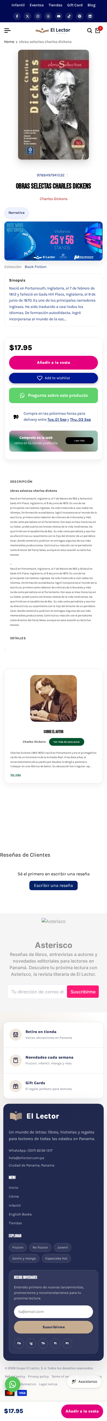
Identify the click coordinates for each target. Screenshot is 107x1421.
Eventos (37, 5)
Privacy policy (38, 1376)
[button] (53, 378)
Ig (31, 1343)
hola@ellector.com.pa (26, 1158)
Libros (14, 1196)
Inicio (13, 1187)
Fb (19, 1343)
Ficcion (17, 1247)
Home (9, 41)
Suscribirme (54, 1327)
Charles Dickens (53, 198)
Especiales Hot (56, 1258)
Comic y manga (24, 1258)
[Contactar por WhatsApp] (12, 1384)
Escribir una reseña (53, 885)
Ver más (15, 775)
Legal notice (48, 1384)
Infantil (18, 5)
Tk (43, 1343)
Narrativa (17, 213)
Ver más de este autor (67, 741)
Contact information (20, 1384)
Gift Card (75, 5)
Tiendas (55, 5)
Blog (91, 5)
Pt (67, 1343)
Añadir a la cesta (53, 362)
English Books (20, 1214)
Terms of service (63, 1376)
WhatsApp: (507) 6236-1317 (30, 1150)
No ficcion (40, 1247)
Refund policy (15, 1376)
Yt (55, 1343)
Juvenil (62, 1247)
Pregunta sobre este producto (58, 395)
